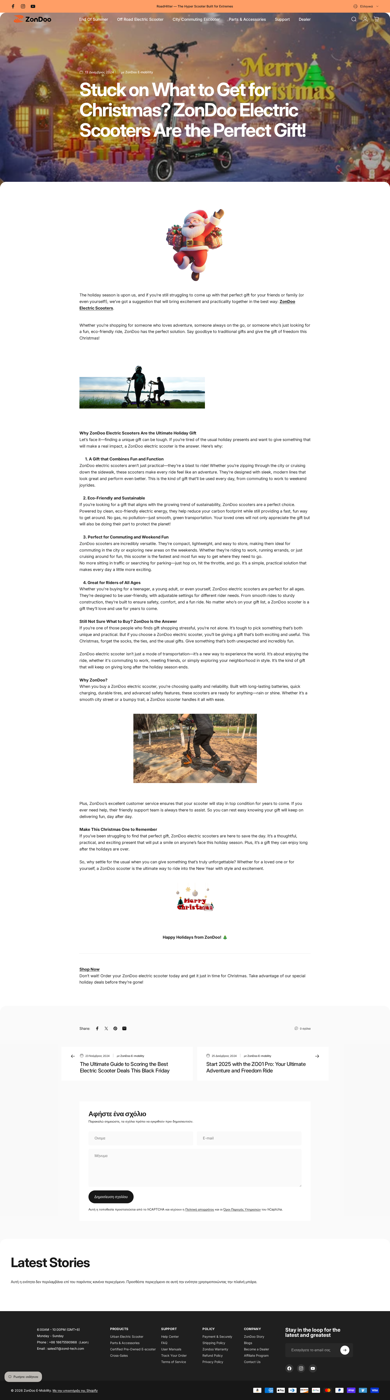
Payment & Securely (217, 1336)
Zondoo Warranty (215, 1349)
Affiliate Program (256, 1355)
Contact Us (252, 1362)
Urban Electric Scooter (126, 1336)
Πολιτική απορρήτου (199, 1209)
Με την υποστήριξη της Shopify (75, 1390)
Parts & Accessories (124, 1343)
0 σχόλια (305, 1028)
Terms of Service (173, 1362)
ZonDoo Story (254, 1336)
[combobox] (366, 6)
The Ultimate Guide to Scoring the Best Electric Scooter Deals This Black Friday (125, 1067)
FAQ (164, 1343)
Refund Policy (212, 1355)
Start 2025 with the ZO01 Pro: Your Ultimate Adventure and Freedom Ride (256, 1067)
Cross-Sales (119, 1355)
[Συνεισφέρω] (344, 1350)
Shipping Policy (213, 1343)
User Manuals (171, 1349)
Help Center (170, 1336)
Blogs (248, 1343)
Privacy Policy (212, 1362)
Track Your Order (174, 1355)
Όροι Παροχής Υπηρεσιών (242, 1209)
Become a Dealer (256, 1349)
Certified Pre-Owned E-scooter (133, 1349)
